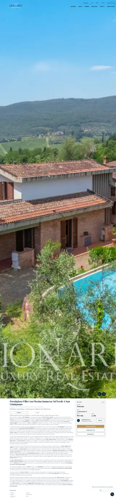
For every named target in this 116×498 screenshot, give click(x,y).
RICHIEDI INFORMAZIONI (90, 426)
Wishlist (103, 2)
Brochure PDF (90, 434)
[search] (92, 2)
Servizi (80, 6)
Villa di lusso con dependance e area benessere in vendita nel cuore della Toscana (31, 406)
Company (86, 6)
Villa (16, 406)
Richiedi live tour (91, 430)
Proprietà (73, 6)
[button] (102, 402)
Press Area (94, 6)
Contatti (102, 6)
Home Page (12, 406)
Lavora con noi (111, 6)
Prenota (100, 420)
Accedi (97, 2)
